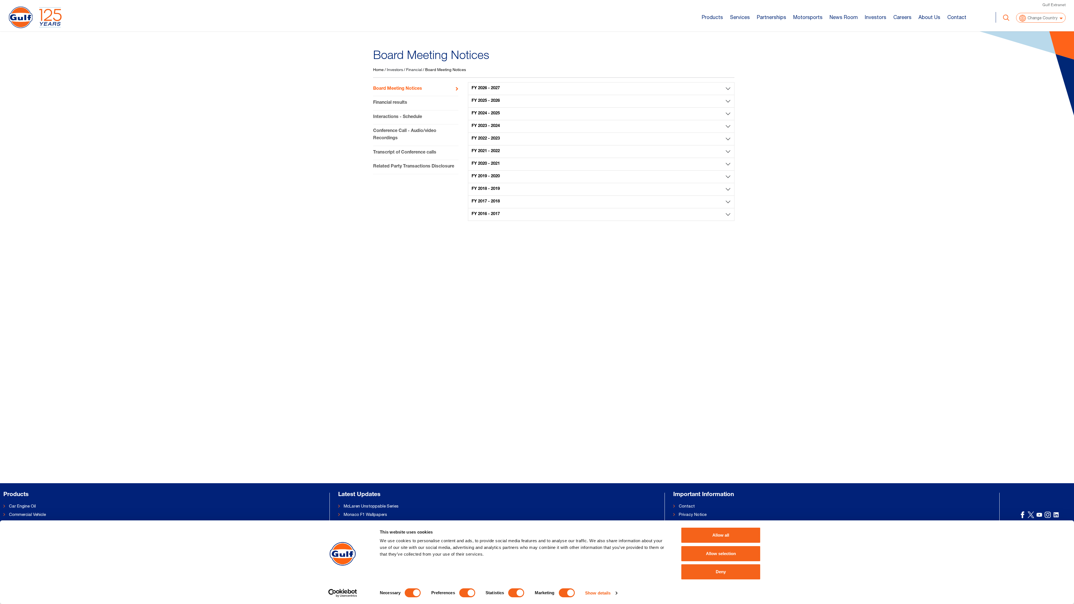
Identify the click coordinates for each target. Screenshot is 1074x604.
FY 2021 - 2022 (486, 151)
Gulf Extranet (1054, 4)
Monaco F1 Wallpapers (365, 514)
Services (740, 17)
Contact (956, 17)
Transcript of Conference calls (404, 152)
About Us (929, 17)
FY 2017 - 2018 (486, 201)
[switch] (467, 592)
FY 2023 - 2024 (486, 126)
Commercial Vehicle (27, 514)
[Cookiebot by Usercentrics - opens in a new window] (342, 593)
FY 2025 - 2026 (486, 101)
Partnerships (771, 17)
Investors (875, 17)
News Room (844, 17)
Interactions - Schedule (397, 117)
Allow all (720, 535)
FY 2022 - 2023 (486, 138)
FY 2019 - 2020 (486, 176)
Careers (902, 17)
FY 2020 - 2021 (486, 164)
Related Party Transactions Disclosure (413, 166)
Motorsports (808, 17)
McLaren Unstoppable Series (371, 506)
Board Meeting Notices (397, 89)
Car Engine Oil (22, 506)
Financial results (390, 103)
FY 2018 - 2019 (486, 189)
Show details (598, 593)
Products (712, 17)
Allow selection (721, 553)
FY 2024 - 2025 (486, 113)
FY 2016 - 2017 (486, 214)
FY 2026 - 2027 (486, 88)
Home (378, 69)
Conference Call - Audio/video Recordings (404, 135)
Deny (721, 571)
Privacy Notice (692, 514)
